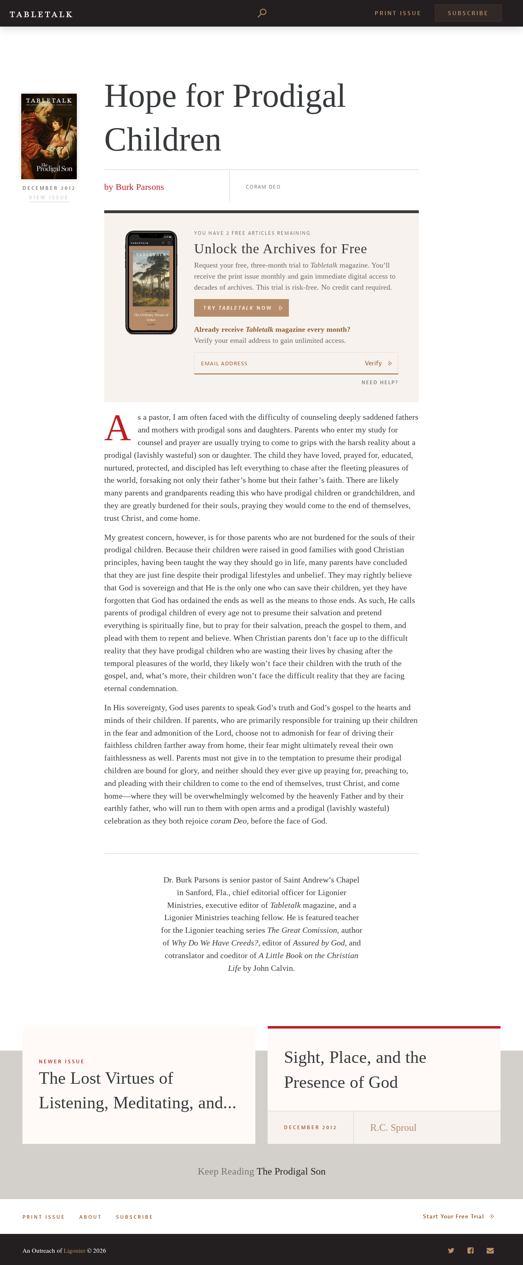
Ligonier (74, 1250)
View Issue (49, 197)
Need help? (380, 382)
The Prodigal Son (291, 1171)
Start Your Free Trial (453, 1216)
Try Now (238, 308)
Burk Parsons (140, 187)
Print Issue (398, 13)
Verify (373, 363)
